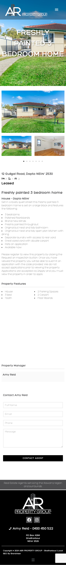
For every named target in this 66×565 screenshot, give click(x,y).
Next (62, 145)
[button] (33, 560)
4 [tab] (33, 161)
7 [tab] (42, 161)
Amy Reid (9, 374)
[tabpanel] (16, 146)
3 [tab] (29, 161)
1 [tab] (23, 161)
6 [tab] (39, 161)
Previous (3, 145)
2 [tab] (26, 161)
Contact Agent (33, 458)
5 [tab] (36, 161)
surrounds (35, 486)
